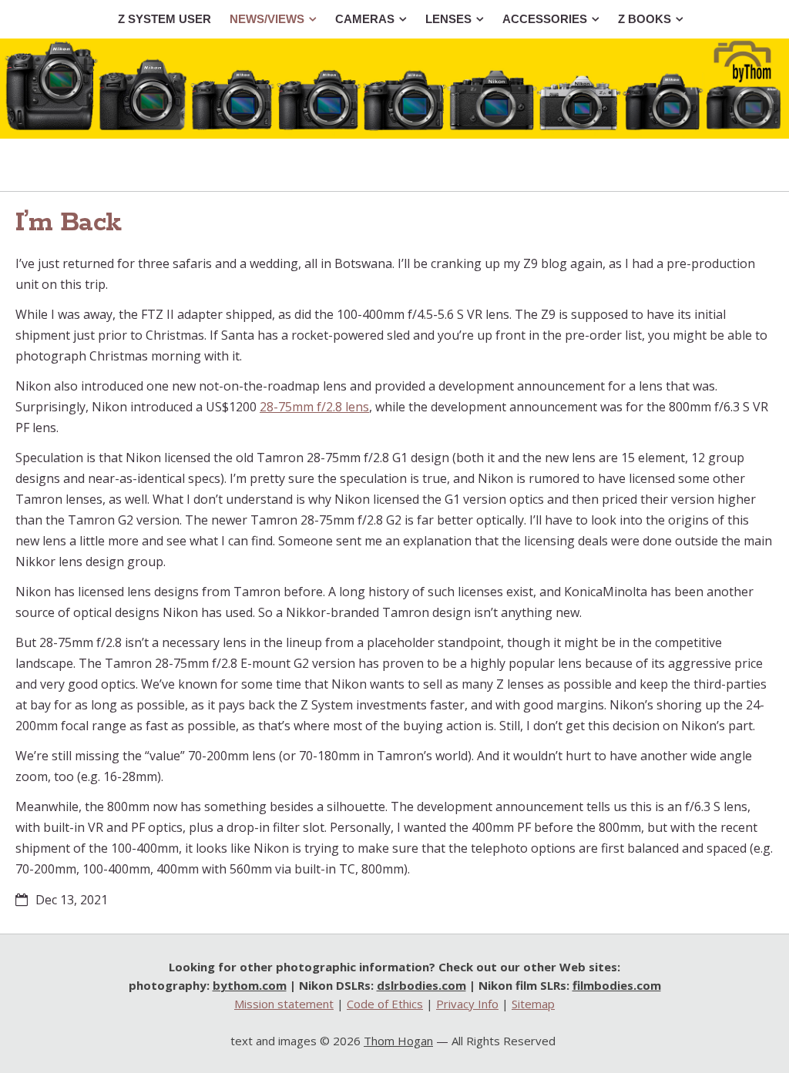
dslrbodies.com (421, 985)
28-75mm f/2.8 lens (314, 406)
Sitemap (533, 1003)
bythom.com (250, 985)
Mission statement (284, 1003)
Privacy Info (467, 1003)
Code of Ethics (385, 1003)
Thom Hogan (398, 1040)
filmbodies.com (616, 985)
